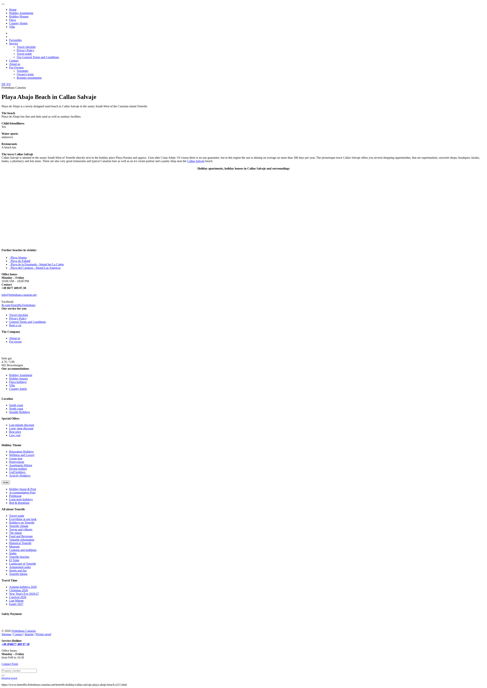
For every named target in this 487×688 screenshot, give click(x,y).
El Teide (14, 560)
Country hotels (18, 388)
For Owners (16, 67)
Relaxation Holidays (21, 451)
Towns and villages (20, 529)
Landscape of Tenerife (22, 563)
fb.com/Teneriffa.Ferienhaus (18, 305)
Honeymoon (16, 461)
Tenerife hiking (18, 574)
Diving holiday (18, 468)
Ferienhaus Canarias (23, 630)
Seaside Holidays (19, 412)
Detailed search (9, 678)
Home (13, 9)
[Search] (3, 675)
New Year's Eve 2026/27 (24, 593)
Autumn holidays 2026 (23, 586)
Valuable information (21, 539)
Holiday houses (18, 378)
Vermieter (22, 70)
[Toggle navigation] (3, 4)
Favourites (15, 40)
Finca (12, 20)
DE (4, 84)
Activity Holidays (19, 475)
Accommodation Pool (22, 492)
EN (8, 84)
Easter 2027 (16, 604)
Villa (12, 26)
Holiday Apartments (21, 13)
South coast (16, 405)
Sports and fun (18, 570)
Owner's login (25, 74)
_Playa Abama (18, 257)
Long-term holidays (21, 499)
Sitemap (6, 634)
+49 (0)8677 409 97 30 (15, 644)
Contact (13, 60)
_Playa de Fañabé (19, 261)
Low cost (14, 435)
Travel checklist (26, 47)
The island (15, 532)
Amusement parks (20, 567)
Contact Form (10, 664)
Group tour (15, 458)
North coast (16, 408)
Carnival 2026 (17, 597)
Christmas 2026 (18, 590)
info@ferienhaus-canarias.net (19, 294)
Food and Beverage (21, 536)
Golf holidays (17, 472)
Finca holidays (18, 382)
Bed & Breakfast (19, 502)
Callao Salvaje (196, 161)
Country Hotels (18, 23)
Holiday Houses (19, 16)
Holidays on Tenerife (21, 522)
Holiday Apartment (20, 375)
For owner (15, 341)
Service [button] (13, 43)
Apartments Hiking (20, 465)
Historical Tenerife (20, 543)
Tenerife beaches (19, 556)
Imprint (29, 634)
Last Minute (16, 600)
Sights (13, 553)
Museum (14, 546)
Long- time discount (21, 428)
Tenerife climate (18, 526)
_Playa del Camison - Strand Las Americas (34, 267)
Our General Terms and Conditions (38, 57)
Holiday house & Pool (22, 489)
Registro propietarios (29, 77)
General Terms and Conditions (27, 321)
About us (14, 64)
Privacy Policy (25, 50)
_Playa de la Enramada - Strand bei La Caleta (36, 264)
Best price (15, 431)
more (6, 482)
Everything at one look (23, 519)
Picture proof (43, 634)
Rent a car (15, 325)
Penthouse (15, 496)
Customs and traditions (23, 550)
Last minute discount (21, 425)
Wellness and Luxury (22, 455)
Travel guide (24, 53)
